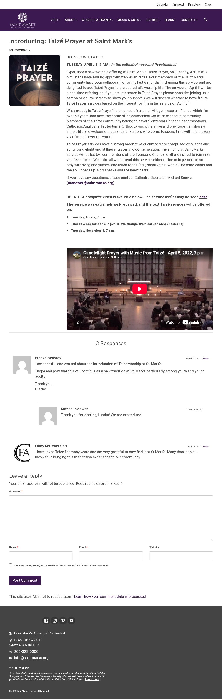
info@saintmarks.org (31, 658)
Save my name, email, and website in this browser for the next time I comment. (61, 565)
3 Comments (22, 50)
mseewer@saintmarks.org (90, 183)
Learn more (92, 679)
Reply (206, 358)
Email (83, 547)
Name (13, 547)
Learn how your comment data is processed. (110, 596)
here (203, 197)
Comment (16, 491)
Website (154, 547)
